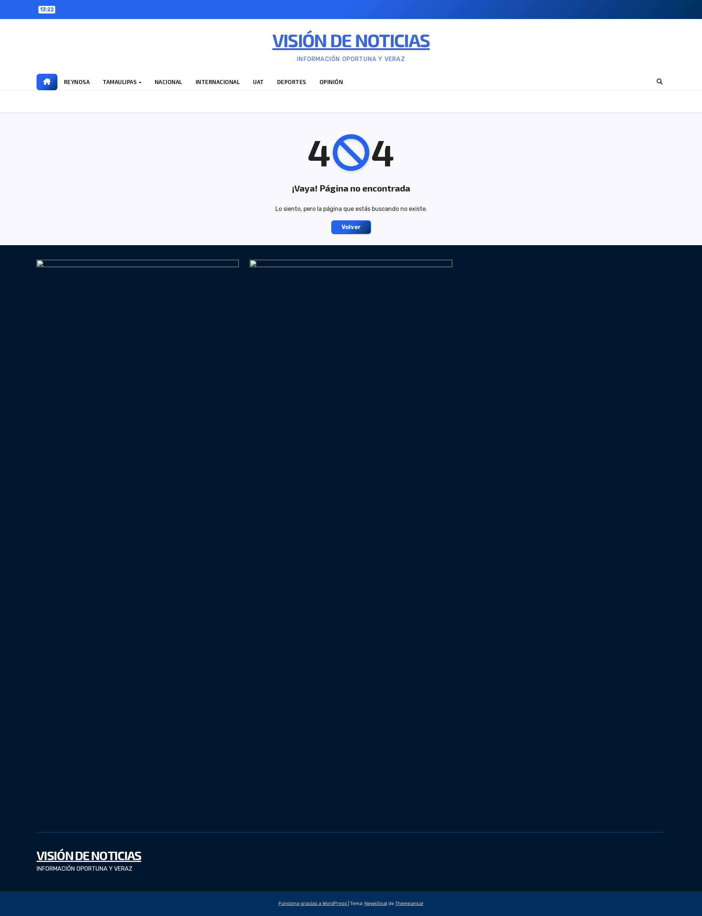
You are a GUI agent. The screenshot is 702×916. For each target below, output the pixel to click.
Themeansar (409, 903)
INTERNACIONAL (218, 82)
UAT (258, 82)
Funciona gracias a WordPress (313, 903)
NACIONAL (168, 82)
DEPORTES (291, 82)
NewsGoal (376, 903)
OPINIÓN (331, 82)
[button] (660, 81)
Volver (351, 227)
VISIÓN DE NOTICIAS (351, 40)
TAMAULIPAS (120, 82)
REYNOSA (77, 82)
